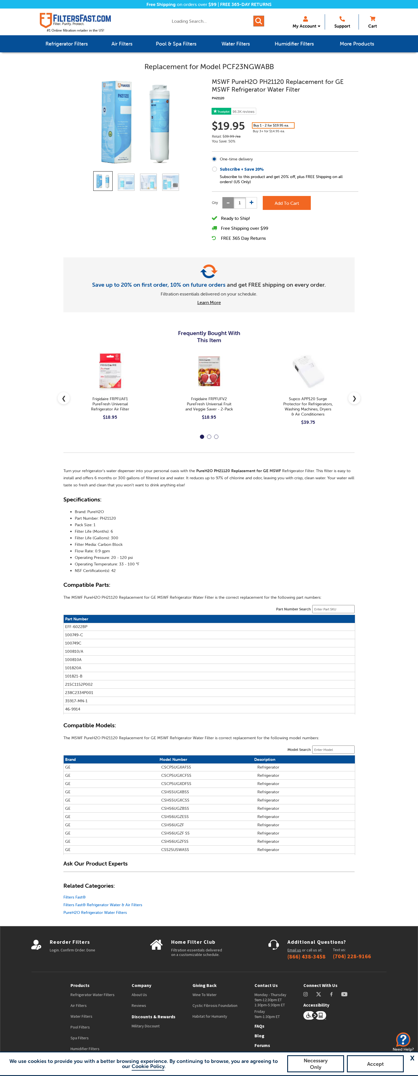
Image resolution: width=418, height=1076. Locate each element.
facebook (331, 994)
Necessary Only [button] (316, 1063)
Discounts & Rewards (153, 1016)
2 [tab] (209, 437)
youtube (344, 994)
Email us (294, 950)
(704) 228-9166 (352, 956)
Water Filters (81, 1016)
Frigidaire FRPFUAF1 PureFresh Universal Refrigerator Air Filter (110, 404)
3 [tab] (216, 437)
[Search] (258, 21)
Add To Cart (287, 203)
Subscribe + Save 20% (242, 169)
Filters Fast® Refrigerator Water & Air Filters (102, 904)
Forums (262, 1045)
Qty (215, 202)
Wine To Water (205, 994)
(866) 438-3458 (306, 956)
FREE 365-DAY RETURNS (246, 4)
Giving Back (205, 985)
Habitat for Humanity (210, 1016)
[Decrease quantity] (228, 202)
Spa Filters (80, 1037)
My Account (304, 26)
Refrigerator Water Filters (93, 994)
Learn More (209, 302)
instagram (305, 994)
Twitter (319, 994)
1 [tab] (202, 437)
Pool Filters (80, 1027)
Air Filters (79, 1005)
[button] (412, 1058)
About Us (139, 994)
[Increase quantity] (251, 202)
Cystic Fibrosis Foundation (215, 1005)
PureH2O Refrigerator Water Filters (95, 912)
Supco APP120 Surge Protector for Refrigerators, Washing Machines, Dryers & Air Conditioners (308, 406)
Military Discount (146, 1026)
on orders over (181, 4)
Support (342, 26)
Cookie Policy (148, 1066)
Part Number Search (293, 609)
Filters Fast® (74, 897)
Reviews (139, 1005)
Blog (259, 1035)
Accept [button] (375, 1064)
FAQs (259, 1026)
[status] (240, 203)
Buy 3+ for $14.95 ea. (269, 131)
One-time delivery (236, 159)
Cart (372, 26)
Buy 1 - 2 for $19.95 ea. (271, 125)
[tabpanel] (110, 390)
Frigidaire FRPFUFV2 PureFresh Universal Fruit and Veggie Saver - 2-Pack (209, 404)
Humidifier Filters (85, 1048)
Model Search (299, 749)
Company (141, 985)
